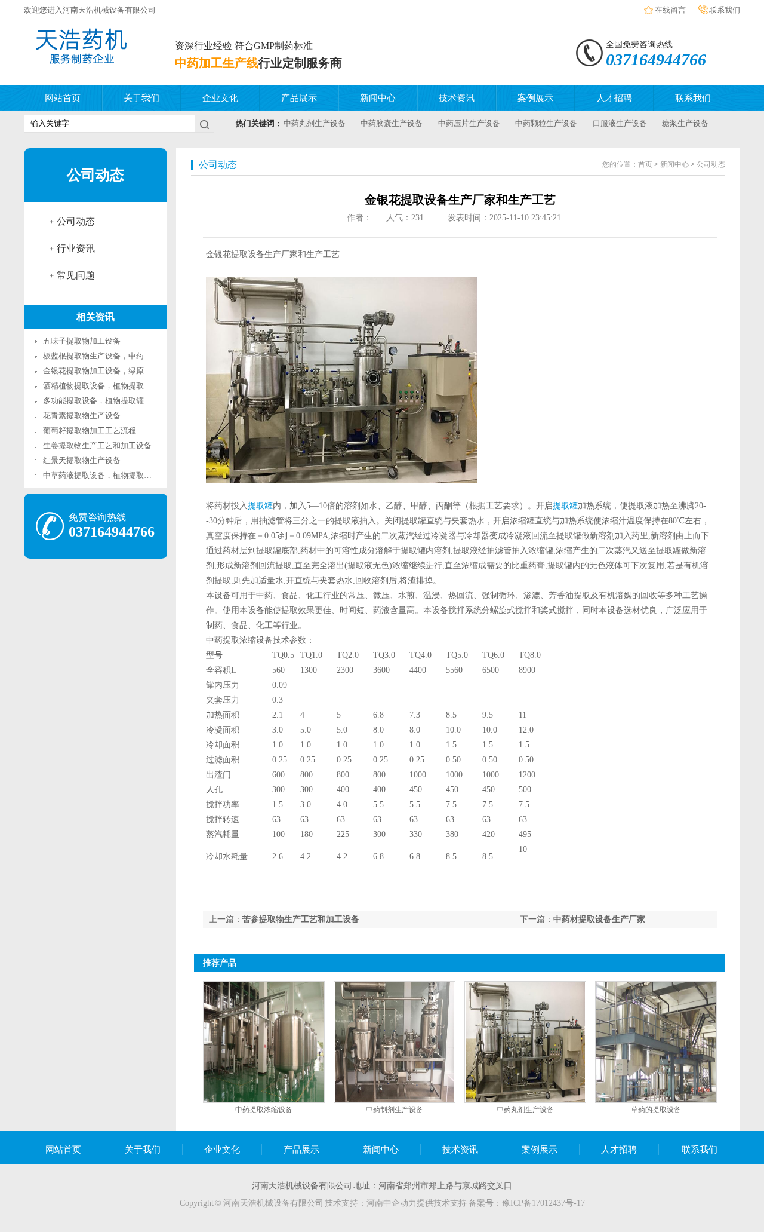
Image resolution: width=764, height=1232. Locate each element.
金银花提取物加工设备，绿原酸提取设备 (113, 370)
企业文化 (220, 98)
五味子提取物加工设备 (82, 340)
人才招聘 (614, 98)
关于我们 (141, 98)
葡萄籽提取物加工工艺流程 (89, 430)
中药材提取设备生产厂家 (599, 919)
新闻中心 (378, 98)
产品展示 (299, 98)
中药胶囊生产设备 (392, 123)
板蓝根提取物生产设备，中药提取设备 (109, 355)
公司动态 (76, 221)
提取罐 (260, 505)
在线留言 (670, 9)
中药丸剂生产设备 (315, 123)
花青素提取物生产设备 (82, 415)
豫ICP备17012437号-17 (543, 1203)
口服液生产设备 (620, 123)
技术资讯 (457, 98)
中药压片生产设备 (469, 123)
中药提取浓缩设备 (263, 1109)
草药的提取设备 (656, 1109)
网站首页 (63, 98)
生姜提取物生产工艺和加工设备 (97, 445)
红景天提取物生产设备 (82, 460)
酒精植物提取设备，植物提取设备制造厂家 (116, 385)
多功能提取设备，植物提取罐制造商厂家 (113, 400)
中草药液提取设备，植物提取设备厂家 (109, 475)
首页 (645, 164)
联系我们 (724, 9)
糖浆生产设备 (685, 123)
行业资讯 (76, 248)
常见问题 (76, 275)
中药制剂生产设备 (394, 1109)
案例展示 (535, 98)
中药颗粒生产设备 (546, 123)
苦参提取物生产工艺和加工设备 (300, 919)
